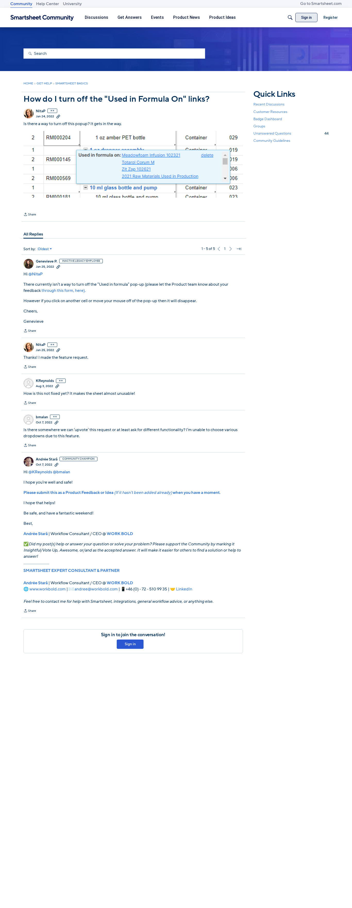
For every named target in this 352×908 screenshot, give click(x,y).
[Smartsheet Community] (42, 17)
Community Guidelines (271, 140)
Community (21, 4)
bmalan (42, 417)
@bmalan (61, 472)
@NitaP (35, 274)
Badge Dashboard (267, 118)
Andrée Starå (46, 459)
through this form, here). (63, 290)
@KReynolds (40, 472)
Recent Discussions (268, 104)
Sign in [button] (130, 644)
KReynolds (45, 381)
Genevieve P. (46, 261)
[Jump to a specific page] (239, 249)
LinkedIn (184, 589)
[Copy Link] (58, 116)
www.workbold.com (47, 589)
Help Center (47, 4)
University (72, 4)
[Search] (290, 17)
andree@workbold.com (96, 589)
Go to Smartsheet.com (321, 3)
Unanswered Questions (291, 133)
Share (29, 214)
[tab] (33, 234)
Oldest (43, 249)
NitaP (40, 111)
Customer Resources (270, 111)
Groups (259, 126)
